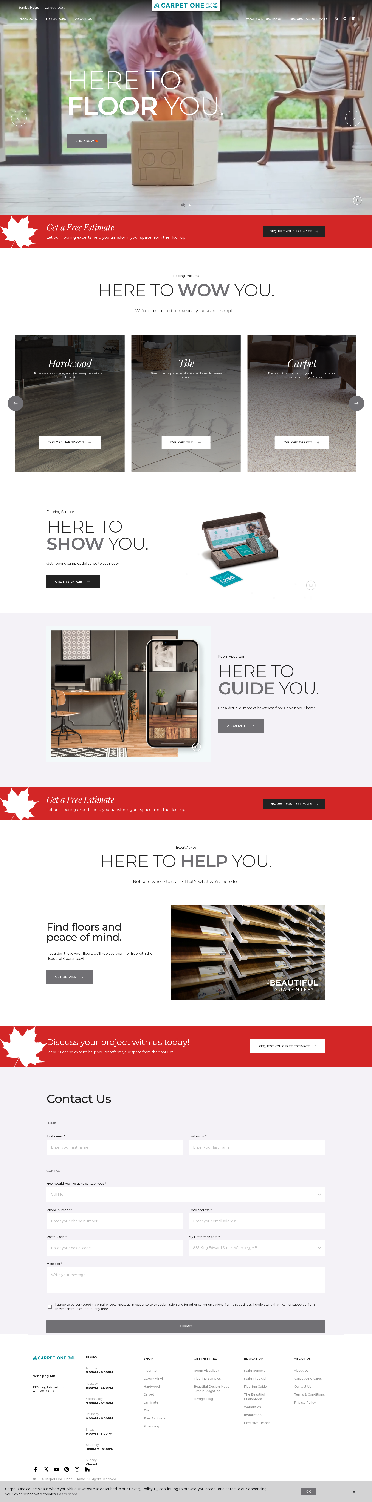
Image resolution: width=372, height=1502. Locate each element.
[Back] (19, 118)
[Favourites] (345, 19)
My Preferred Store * (204, 1236)
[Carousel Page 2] (190, 205)
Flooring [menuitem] (150, 1371)
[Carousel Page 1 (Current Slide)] (183, 205)
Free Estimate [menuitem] (155, 1418)
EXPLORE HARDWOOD (66, 442)
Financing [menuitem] (151, 1426)
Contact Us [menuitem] (302, 1386)
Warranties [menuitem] (252, 1407)
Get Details (65, 977)
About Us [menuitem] (301, 1371)
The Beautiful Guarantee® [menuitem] (254, 1397)
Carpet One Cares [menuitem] (308, 1379)
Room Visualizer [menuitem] (206, 1371)
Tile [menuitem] (146, 1410)
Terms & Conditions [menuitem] (309, 1394)
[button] (337, 19)
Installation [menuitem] (253, 1415)
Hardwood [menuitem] (152, 1386)
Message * (54, 1263)
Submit (186, 1326)
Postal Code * (56, 1236)
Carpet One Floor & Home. (65, 1479)
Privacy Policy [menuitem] (305, 1402)
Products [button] (28, 19)
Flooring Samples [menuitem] (207, 1379)
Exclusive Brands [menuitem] (257, 1423)
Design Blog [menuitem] (203, 1399)
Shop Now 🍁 (87, 141)
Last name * (197, 1136)
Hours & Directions (263, 19)
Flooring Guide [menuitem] (255, 1386)
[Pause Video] (357, 200)
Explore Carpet (297, 442)
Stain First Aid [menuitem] (255, 1379)
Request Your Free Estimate (284, 1046)
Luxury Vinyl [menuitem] (153, 1379)
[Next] (353, 118)
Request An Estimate (309, 19)
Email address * (200, 1210)
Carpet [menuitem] (149, 1394)
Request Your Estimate (291, 231)
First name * (55, 1136)
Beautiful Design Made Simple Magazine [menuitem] (211, 1389)
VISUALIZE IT (237, 726)
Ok (308, 1491)
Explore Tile (181, 442)
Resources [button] (56, 19)
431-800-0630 (55, 8)
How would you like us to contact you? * (76, 1183)
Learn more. (67, 1494)
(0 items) (353, 18)
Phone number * (59, 1210)
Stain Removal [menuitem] (255, 1371)
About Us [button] (83, 19)
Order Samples (69, 582)
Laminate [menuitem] (151, 1402)
